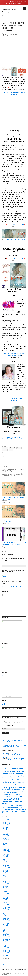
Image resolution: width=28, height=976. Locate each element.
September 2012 (6, 939)
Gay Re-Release (21, 778)
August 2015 (5, 898)
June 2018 (5, 859)
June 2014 (5, 913)
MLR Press (14, 803)
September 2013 (6, 924)
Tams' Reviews (20, 811)
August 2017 (5, 871)
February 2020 (6, 834)
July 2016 (5, 887)
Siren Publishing (12, 811)
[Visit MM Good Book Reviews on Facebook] (4, 704)
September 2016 (6, 885)
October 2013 (6, 923)
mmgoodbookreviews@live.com (9, 964)
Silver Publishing (18, 809)
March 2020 (5, 833)
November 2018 (6, 853)
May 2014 (5, 914)
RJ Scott (16, 475)
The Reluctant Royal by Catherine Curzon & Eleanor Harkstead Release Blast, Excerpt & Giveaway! (14, 743)
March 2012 (5, 946)
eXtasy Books (10, 771)
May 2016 (5, 890)
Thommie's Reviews (7, 812)
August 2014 (5, 912)
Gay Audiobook (16, 771)
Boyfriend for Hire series (10, 471)
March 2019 (5, 848)
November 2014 (6, 908)
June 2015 (5, 901)
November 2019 (6, 838)
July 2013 (5, 927)
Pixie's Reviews (16, 806)
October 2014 (6, 909)
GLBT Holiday (20, 791)
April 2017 (5, 876)
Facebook (13, 353)
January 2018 (6, 865)
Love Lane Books (19, 474)
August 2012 (5, 940)
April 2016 (5, 891)
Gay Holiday (8, 776)
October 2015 (6, 896)
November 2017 (6, 867)
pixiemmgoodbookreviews (8, 468)
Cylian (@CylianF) (7, 754)
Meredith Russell (5, 475)
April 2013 (5, 930)
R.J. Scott (12, 475)
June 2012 (5, 943)
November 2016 (6, 882)
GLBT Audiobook (5, 785)
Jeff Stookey (5, 753)
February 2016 (6, 893)
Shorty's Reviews (8, 809)
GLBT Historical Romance (11, 791)
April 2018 (5, 861)
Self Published (8, 470)
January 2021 (6, 821)
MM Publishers (13, 753)
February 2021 (6, 819)
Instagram (14, 400)
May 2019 (5, 845)
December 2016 (6, 881)
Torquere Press (15, 812)
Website (6, 353)
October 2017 (6, 869)
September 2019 (6, 840)
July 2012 (5, 941)
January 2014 (6, 919)
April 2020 (5, 832)
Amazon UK (20, 225)
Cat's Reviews (6, 769)
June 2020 (5, 829)
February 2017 (6, 879)
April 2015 (5, 903)
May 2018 (5, 860)
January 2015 (6, 906)
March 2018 (5, 863)
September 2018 (6, 855)
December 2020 (6, 822)
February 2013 (6, 933)
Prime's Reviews (11, 807)
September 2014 (6, 911)
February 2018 (6, 864)
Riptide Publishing (21, 807)
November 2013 (6, 922)
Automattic (4, 974)
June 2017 (5, 874)
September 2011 (6, 954)
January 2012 (6, 949)
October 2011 (6, 952)
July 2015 (5, 899)
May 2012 (5, 944)
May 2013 (5, 929)
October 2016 (6, 883)
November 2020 (6, 823)
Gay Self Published (10, 473)
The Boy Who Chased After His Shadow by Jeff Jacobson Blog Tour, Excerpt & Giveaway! (13, 741)
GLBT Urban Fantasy (15, 801)
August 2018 (5, 856)
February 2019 (6, 849)
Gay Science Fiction (7, 780)
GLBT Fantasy (14, 789)
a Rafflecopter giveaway (14, 437)
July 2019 (5, 843)
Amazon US (11, 225)
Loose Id (10, 803)
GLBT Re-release (13, 796)
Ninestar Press (6, 805)
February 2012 (6, 947)
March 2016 (5, 892)
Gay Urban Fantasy (13, 782)
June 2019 (5, 844)
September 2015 (6, 897)
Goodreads (20, 353)
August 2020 (5, 827)
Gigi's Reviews (21, 782)
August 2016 (5, 886)
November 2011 (6, 951)
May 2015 (5, 902)
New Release (19, 803)
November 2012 (6, 936)
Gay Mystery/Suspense (16, 776)
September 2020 (6, 826)
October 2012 (6, 938)
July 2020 (5, 828)
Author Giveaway (10, 469)
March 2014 (5, 917)
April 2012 (5, 945)
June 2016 (5, 888)
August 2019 (5, 842)
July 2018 (5, 858)
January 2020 (6, 835)
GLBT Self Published (10, 474)
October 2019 (6, 839)
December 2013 (6, 920)
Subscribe (5, 733)
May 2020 (5, 831)
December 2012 (6, 935)
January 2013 (6, 934)
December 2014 (6, 907)
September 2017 (6, 870)
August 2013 (5, 925)
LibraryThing (16, 355)
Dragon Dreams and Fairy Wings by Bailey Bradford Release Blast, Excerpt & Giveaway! (14, 746)
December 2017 (6, 866)
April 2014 (5, 915)
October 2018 (6, 854)
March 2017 (5, 877)
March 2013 (5, 931)
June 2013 (5, 928)
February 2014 (6, 918)
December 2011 (6, 950)
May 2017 (5, 875)
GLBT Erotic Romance (6, 789)
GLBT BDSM (12, 785)
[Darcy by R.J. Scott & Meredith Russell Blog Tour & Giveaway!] (13, 489)
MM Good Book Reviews (9, 11)
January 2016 (6, 895)
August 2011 (5, 955)
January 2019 (6, 850)
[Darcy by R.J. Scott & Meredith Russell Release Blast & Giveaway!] (13, 511)
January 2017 (6, 880)
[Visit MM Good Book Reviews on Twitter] (2, 704)
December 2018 (6, 851)
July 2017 (5, 872)
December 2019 (6, 837)
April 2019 (5, 847)
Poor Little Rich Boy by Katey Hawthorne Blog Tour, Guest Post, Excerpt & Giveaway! (14, 756)
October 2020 (6, 824)
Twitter (8, 355)
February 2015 (6, 904)
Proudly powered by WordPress (9, 973)
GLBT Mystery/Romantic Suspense (14, 791)
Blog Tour (16, 469)
